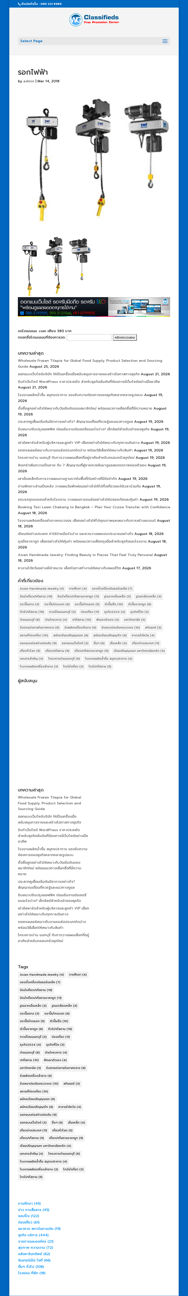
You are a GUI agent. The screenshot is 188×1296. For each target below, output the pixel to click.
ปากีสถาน (81, 620)
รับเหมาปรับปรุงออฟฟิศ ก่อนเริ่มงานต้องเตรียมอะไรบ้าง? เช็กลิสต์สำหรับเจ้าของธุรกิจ (83, 429)
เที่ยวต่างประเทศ (145, 643)
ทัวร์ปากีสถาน (32, 612)
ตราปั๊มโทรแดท (87, 604)
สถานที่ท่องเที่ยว (34, 635)
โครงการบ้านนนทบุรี (64, 658)
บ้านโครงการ (56, 620)
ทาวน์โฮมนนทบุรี (62, 612)
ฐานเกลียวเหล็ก (148, 596)
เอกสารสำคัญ (31, 658)
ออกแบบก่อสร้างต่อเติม (38, 643)
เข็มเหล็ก (118, 643)
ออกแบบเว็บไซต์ (75, 643)
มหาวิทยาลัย (134, 620)
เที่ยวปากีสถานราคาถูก (91, 651)
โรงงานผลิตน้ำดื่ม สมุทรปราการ (108, 658)
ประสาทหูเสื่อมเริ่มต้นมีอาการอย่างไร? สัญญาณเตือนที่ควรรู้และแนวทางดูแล (75, 421)
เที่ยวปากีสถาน (57, 651)
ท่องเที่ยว (90, 612)
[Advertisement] (94, 719)
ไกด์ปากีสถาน (100, 666)
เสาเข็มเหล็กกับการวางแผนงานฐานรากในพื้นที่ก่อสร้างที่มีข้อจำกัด (67, 478)
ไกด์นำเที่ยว (73, 666)
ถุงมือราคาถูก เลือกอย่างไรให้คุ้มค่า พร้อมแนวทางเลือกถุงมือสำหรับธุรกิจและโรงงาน (82, 541)
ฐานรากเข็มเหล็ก (117, 596)
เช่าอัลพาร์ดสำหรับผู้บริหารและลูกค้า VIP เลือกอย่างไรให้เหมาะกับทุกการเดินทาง (79, 442)
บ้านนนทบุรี (30, 620)
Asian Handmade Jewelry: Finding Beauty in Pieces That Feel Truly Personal (85, 554)
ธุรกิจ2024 (114, 612)
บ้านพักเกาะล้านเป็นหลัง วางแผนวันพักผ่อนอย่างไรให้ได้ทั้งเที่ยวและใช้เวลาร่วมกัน (79, 486)
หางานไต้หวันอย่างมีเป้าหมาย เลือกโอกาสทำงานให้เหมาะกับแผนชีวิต (69, 568)
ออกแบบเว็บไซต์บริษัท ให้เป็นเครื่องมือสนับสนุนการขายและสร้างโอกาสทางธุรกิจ (79, 374)
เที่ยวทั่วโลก (30, 651)
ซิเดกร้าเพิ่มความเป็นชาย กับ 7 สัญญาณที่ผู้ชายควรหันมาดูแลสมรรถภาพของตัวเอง (82, 465)
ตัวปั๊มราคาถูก (139, 604)
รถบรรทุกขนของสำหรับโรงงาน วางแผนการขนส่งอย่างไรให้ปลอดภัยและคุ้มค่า (78, 499)
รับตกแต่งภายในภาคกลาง (39, 627)
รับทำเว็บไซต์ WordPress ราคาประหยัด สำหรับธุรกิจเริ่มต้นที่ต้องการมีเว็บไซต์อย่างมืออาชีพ (89, 381)
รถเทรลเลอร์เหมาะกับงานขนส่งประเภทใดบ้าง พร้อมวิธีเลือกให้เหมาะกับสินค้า (75, 450)
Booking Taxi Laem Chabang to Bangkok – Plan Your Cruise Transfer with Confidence (94, 507)
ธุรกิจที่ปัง (139, 612)
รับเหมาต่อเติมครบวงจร (120, 627)
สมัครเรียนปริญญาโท (110, 635)
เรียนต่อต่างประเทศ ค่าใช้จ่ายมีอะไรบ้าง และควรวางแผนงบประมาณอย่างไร (75, 533)
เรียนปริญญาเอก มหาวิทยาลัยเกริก (139, 651)
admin (28, 81)
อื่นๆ (99, 643)
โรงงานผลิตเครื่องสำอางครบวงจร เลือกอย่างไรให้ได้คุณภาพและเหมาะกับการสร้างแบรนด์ (87, 520)
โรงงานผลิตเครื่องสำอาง (39, 666)
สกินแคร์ (153, 627)
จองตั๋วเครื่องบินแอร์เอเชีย (112, 588)
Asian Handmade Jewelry (42, 588)
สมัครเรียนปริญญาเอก (70, 635)
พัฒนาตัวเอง (107, 620)
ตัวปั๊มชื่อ (114, 604)
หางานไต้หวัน (143, 635)
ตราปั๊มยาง (29, 604)
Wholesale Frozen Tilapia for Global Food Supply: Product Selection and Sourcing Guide (49, 803)
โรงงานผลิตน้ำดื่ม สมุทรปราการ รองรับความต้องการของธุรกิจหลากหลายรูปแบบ (80, 395)
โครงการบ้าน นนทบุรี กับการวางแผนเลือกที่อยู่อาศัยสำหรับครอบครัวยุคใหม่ (76, 457)
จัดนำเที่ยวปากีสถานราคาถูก (78, 596)
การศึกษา (78, 588)
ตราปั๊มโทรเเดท (57, 604)
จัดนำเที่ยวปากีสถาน (36, 596)
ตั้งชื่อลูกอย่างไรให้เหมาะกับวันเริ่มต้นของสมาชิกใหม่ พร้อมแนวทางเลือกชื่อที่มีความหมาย (85, 408)
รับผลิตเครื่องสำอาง (80, 627)
